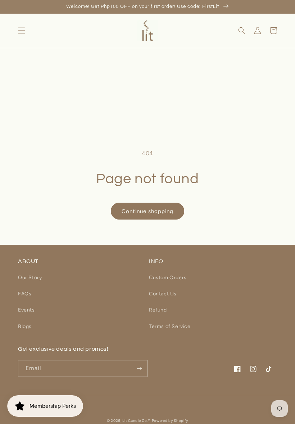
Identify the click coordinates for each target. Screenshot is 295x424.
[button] (22, 30)
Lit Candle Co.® (136, 420)
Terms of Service (170, 326)
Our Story (30, 278)
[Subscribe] (139, 368)
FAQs (24, 294)
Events (26, 310)
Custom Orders (168, 278)
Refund (158, 310)
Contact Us (163, 294)
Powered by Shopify (170, 420)
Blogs (25, 326)
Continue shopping (147, 211)
